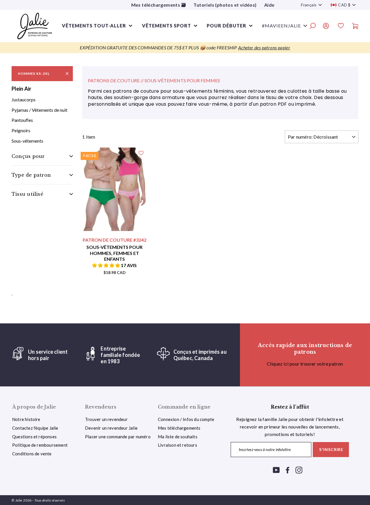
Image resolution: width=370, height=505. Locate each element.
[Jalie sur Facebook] (287, 470)
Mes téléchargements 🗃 (158, 5)
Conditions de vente (32, 453)
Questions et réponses (34, 436)
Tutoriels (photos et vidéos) (224, 5)
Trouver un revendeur (106, 419)
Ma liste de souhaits (177, 436)
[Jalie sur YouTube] (276, 470)
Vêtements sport (166, 25)
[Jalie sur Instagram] (298, 470)
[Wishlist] (341, 26)
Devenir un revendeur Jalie (111, 428)
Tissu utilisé (27, 194)
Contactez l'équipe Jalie (35, 428)
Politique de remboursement (40, 445)
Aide (269, 5)
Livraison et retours (177, 445)
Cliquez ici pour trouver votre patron (305, 363)
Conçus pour (28, 156)
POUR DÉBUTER (226, 25)
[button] (106, 265)
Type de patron (31, 175)
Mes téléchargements (179, 428)
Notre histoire (26, 419)
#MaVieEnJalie (281, 25)
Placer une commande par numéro (118, 436)
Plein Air (21, 88)
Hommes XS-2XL (33, 73)
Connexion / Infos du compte (186, 419)
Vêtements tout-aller (94, 25)
